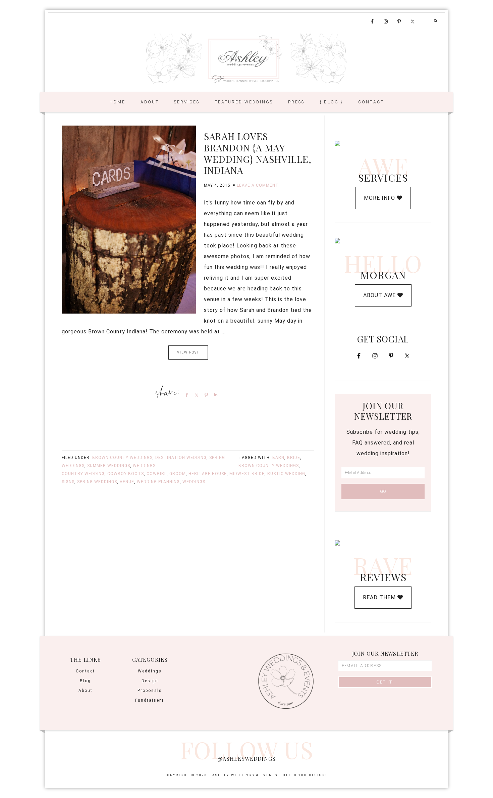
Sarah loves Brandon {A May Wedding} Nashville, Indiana (258, 153)
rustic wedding (286, 473)
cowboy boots (125, 473)
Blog (85, 680)
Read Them (380, 597)
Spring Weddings (97, 481)
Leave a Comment (258, 185)
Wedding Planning (158, 481)
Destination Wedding (181, 457)
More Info (380, 198)
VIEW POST (188, 352)
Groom (177, 473)
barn (278, 457)
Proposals (150, 690)
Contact (85, 671)
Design (150, 680)
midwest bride (247, 473)
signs (68, 481)
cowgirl (157, 473)
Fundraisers (149, 700)
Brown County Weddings (122, 457)
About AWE (380, 295)
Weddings (144, 465)
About (85, 690)
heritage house (207, 473)
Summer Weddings (108, 465)
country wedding (83, 473)
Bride (293, 457)
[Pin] (205, 394)
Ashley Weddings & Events (246, 59)
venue (127, 481)
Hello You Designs (305, 775)
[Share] (185, 394)
